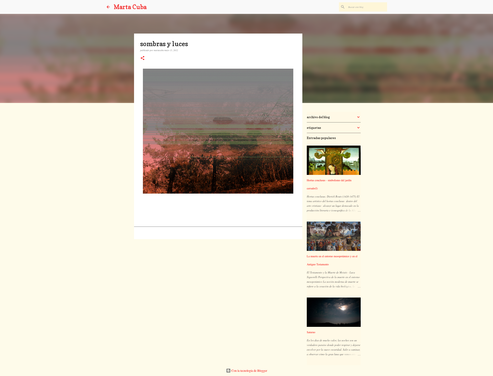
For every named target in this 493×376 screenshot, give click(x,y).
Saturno (311, 332)
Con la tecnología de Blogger (249, 370)
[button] (142, 58)
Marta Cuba (130, 7)
